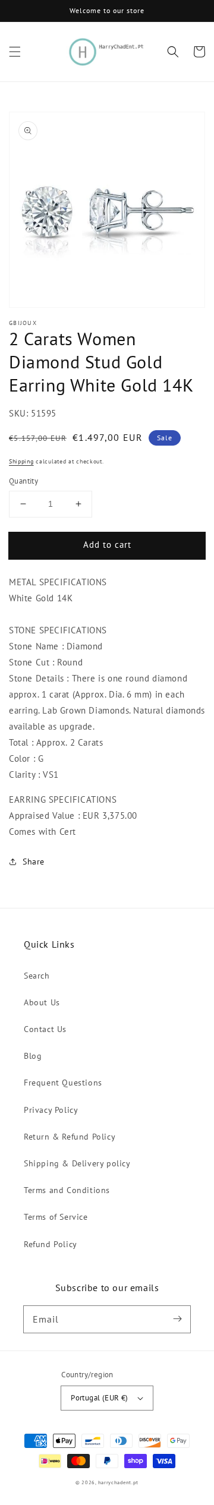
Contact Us (45, 1029)
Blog (33, 1055)
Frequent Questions (63, 1082)
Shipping (21, 461)
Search (37, 975)
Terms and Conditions (67, 1190)
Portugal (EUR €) (99, 1398)
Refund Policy (50, 1244)
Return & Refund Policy (69, 1136)
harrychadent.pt (118, 1482)
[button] (15, 52)
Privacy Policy (51, 1110)
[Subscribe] (177, 1319)
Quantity (23, 481)
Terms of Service (56, 1216)
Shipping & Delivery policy (77, 1163)
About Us (42, 1002)
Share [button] (34, 861)
